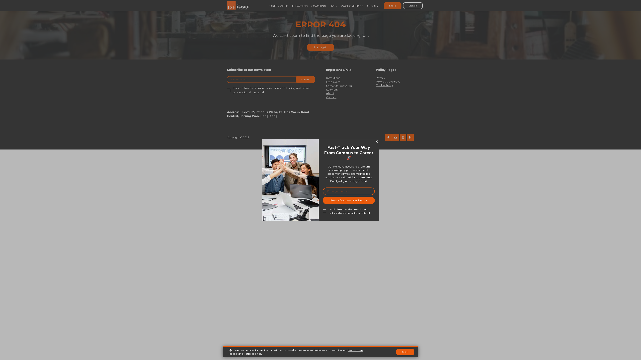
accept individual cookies (245, 353)
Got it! (405, 352)
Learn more (355, 350)
